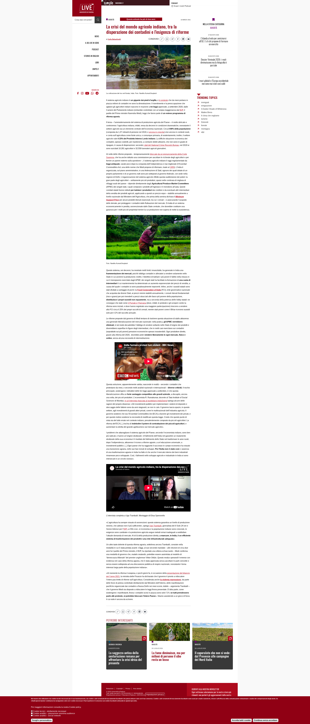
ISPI (125, 529)
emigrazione (206, 106)
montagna (205, 129)
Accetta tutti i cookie (241, 720)
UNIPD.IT (95, 69)
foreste (204, 125)
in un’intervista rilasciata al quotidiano (146, 401)
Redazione (109, 688)
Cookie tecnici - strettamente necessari (49, 711)
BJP (181, 110)
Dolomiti (204, 122)
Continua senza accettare (265, 720)
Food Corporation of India (149, 290)
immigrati (205, 102)
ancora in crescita (156, 132)
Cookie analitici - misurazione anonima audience (54, 713)
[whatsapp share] (167, 39)
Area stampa (137, 688)
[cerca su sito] (98, 19)
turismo (204, 119)
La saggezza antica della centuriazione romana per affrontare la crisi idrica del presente (125, 657)
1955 (172, 167)
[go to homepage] (86, 8)
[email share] (188, 39)
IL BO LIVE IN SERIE (92, 42)
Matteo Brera (206, 112)
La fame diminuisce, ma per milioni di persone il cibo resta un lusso (168, 656)
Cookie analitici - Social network (47, 716)
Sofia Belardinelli (114, 39)
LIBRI (97, 62)
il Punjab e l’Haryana (137, 303)
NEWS (97, 36)
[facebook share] (178, 39)
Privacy (127, 688)
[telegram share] (172, 39)
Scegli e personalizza (41, 720)
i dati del (161, 145)
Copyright (119, 688)
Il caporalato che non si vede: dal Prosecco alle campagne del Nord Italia (212, 656)
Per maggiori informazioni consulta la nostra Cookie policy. (56, 707)
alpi (202, 132)
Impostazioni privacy (155, 695)
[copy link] (162, 39)
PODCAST (95, 49)
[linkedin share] (183, 39)
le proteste (163, 100)
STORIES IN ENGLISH (91, 56)
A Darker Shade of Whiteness (213, 109)
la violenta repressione (170, 580)
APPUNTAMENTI (93, 75)
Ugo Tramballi (155, 526)
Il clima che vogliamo (210, 116)
